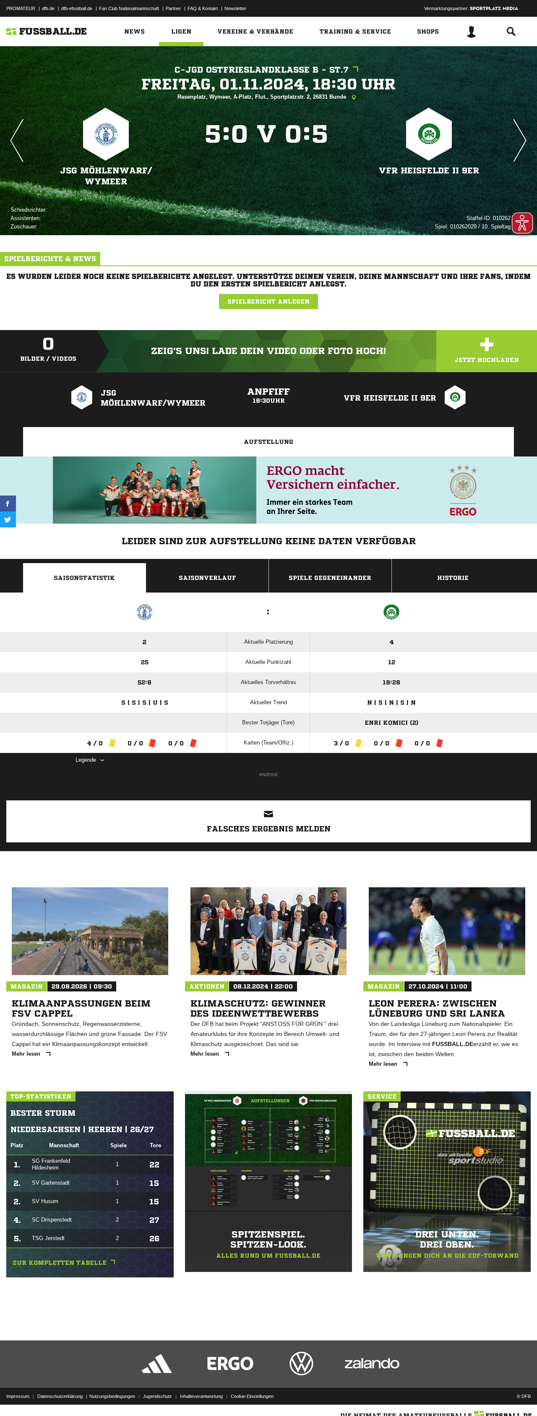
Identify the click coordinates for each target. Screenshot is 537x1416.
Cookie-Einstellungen (252, 1396)
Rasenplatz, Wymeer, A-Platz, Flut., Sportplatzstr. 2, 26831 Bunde (262, 97)
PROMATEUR (20, 8)
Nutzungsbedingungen (112, 1396)
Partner (173, 8)
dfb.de (48, 8)
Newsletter (235, 8)
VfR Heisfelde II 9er (429, 170)
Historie (453, 578)
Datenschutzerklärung (60, 1396)
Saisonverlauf (207, 578)
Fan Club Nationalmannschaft (129, 8)
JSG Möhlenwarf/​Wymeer (106, 176)
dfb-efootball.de (76, 8)
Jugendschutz (157, 1396)
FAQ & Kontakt (203, 8)
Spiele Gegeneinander (330, 578)
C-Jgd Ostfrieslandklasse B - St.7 (262, 70)
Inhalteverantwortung (201, 1396)
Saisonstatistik (84, 578)
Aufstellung (268, 442)
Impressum (17, 1396)
